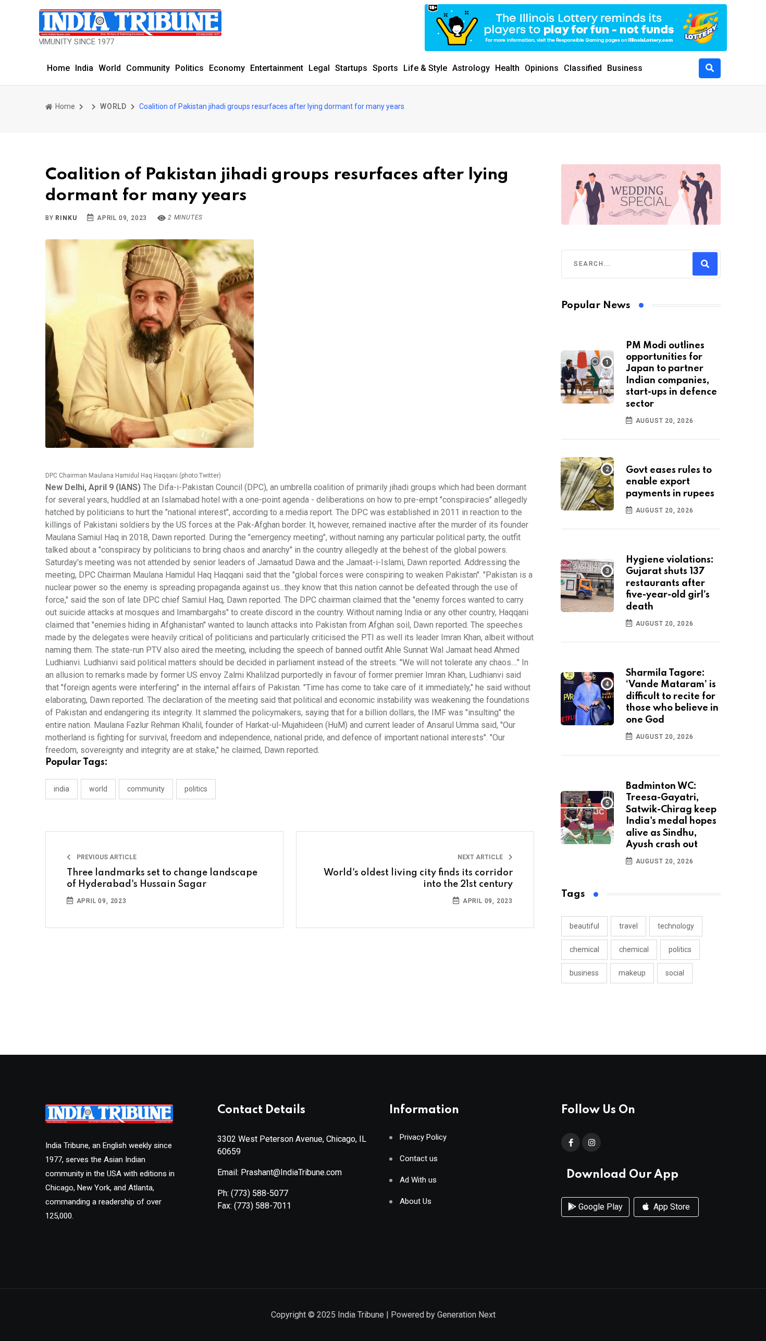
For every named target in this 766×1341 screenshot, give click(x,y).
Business (625, 68)
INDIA (61, 789)
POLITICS (195, 789)
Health (507, 68)
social (674, 973)
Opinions (542, 68)
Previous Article (106, 857)
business (584, 973)
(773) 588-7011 (262, 1206)
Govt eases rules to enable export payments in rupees (670, 482)
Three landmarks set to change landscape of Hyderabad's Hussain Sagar (162, 878)
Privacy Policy (423, 1137)
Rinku (66, 218)
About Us (415, 1201)
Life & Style (425, 68)
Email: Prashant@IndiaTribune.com (279, 1172)
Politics (189, 68)
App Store (670, 1207)
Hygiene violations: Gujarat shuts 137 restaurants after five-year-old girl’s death (670, 583)
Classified (583, 68)
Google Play (599, 1207)
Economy (227, 68)
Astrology (471, 68)
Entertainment (276, 68)
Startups (351, 68)
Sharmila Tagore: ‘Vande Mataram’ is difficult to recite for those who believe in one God (672, 696)
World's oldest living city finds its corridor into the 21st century (418, 878)
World (109, 68)
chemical (584, 949)
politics (680, 949)
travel (628, 926)
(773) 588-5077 (259, 1193)
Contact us (419, 1159)
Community (148, 68)
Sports (385, 68)
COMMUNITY (146, 789)
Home (58, 68)
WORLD (113, 106)
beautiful (584, 926)
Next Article (481, 857)
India (84, 68)
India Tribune (361, 1315)
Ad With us (418, 1180)
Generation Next (466, 1315)
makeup (632, 973)
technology (676, 926)
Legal (319, 68)
